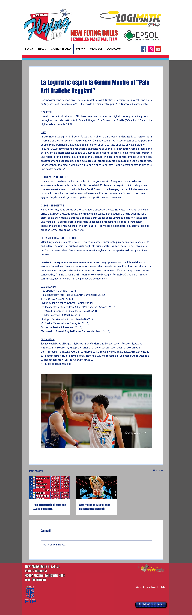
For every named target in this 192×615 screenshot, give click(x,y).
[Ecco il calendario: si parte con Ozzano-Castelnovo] (49, 487)
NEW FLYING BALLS (94, 33)
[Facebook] (143, 49)
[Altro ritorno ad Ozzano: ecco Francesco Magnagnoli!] (96, 487)
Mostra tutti (158, 470)
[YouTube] (158, 49)
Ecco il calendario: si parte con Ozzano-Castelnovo (49, 507)
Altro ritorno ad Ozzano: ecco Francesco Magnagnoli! (94, 507)
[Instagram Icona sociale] (151, 49)
